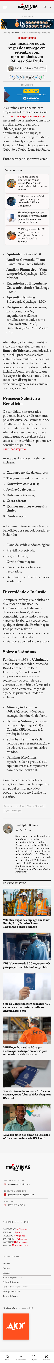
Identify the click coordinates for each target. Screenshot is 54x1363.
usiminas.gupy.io (14, 449)
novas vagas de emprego (28, 116)
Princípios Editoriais (11, 1292)
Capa (5, 33)
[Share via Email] (30, 77)
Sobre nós (7, 1273)
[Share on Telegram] (35, 77)
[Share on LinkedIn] (24, 77)
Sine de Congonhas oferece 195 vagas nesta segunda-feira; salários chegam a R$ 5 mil (27, 1095)
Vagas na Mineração (35, 806)
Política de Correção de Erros (15, 1287)
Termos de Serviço (10, 1296)
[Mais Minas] (27, 7)
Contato (6, 1268)
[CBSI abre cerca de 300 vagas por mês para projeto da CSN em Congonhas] (27, 946)
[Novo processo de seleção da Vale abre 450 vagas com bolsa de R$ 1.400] (27, 1117)
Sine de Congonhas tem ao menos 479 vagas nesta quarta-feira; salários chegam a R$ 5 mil (26, 1007)
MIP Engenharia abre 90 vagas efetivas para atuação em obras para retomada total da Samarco (25, 1051)
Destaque (8, 806)
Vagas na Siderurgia (12, 811)
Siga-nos (22, 1229)
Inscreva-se (22, 1242)
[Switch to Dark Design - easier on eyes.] (49, 7)
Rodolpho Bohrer (23, 68)
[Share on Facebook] (12, 77)
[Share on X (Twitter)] (18, 77)
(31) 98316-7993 (16, 1205)
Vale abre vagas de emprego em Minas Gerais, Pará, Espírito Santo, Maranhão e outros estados (26, 924)
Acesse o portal (21, 1246)
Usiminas (20, 806)
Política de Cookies (11, 1282)
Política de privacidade (12, 1278)
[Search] (45, 7)
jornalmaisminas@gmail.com (21, 1195)
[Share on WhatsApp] (41, 77)
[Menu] (5, 7)
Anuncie (6, 1264)
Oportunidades (13, 33)
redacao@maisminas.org (19, 1184)
